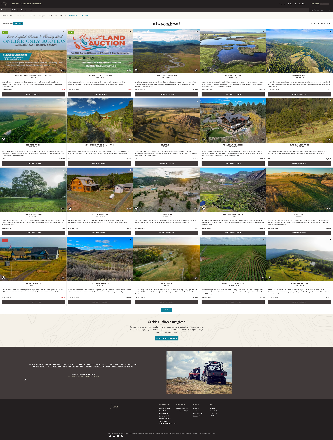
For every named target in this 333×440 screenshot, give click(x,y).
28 (327, 139)
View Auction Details (33, 94)
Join (327, 4)
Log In (322, 4)
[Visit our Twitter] (122, 436)
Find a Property (5, 10)
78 (194, 278)
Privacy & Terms (174, 433)
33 (194, 139)
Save (73, 16)
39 (61, 70)
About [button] (31, 10)
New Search (85, 16)
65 (61, 208)
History (212, 408)
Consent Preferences (186, 433)
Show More (166, 310)
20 (327, 208)
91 (127, 208)
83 (327, 278)
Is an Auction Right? (182, 411)
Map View (326, 23)
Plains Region (163, 421)
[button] (32, 16)
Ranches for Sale (164, 408)
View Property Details (166, 94)
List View (316, 23)
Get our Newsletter (300, 4)
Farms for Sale (163, 411)
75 (61, 278)
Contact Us (196, 416)
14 (127, 70)
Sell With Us (15, 10)
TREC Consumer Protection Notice (118, 433)
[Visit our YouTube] (110, 436)
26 (261, 278)
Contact (290, 4)
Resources (282, 4)
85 (327, 70)
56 (194, 70)
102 (261, 208)
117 (261, 139)
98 (261, 70)
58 (127, 139)
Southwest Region (165, 418)
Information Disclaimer (162, 433)
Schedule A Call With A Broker (166, 338)
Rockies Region (164, 413)
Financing (196, 408)
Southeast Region (164, 416)
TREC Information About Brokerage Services (142, 433)
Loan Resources (198, 411)
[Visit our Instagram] (114, 436)
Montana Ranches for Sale (167, 423)
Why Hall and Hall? (182, 408)
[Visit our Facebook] (118, 436)
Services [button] (23, 10)
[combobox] (21, 16)
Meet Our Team (198, 413)
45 (194, 208)
